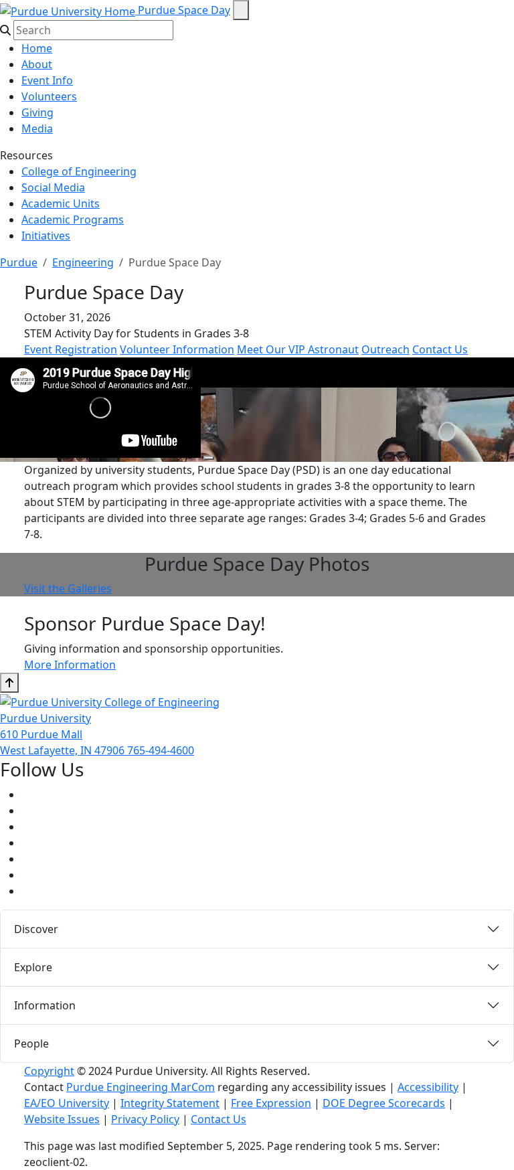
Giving (37, 112)
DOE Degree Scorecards (384, 1103)
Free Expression (271, 1103)
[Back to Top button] (9, 683)
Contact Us (440, 349)
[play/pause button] (208, 458)
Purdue (18, 262)
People (31, 1043)
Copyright (49, 1071)
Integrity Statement (170, 1103)
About (36, 64)
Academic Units (60, 203)
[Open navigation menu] (241, 10)
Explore (33, 967)
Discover (36, 929)
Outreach (385, 349)
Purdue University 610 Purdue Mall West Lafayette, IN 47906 (63, 734)
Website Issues (62, 1119)
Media (37, 128)
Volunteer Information (177, 349)
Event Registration (70, 349)
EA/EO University (66, 1103)
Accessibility (428, 1087)
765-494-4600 (160, 750)
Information (45, 1005)
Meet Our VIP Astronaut (298, 349)
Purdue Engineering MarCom (140, 1087)
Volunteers (49, 96)
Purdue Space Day (184, 10)
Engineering (83, 262)
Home (36, 48)
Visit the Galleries (68, 588)
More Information (70, 664)
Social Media (53, 187)
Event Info (47, 80)
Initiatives (45, 235)
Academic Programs (72, 219)
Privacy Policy (145, 1119)
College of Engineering (79, 171)
